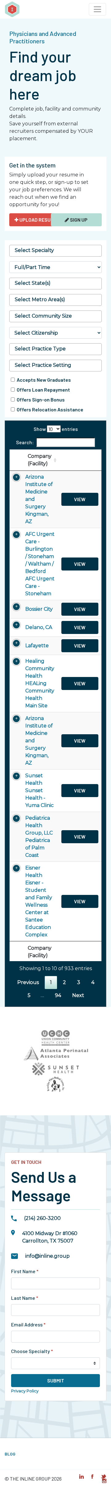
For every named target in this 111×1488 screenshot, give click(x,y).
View (79, 499)
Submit (55, 1380)
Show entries (56, 429)
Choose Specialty (32, 1351)
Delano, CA (38, 627)
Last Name (24, 1298)
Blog (10, 1453)
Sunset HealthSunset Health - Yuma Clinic (39, 790)
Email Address (28, 1324)
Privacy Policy (25, 1391)
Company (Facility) (39, 459)
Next (78, 995)
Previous (28, 982)
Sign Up (78, 220)
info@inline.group (47, 1256)
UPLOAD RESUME (37, 220)
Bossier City (39, 609)
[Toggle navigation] (97, 9)
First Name (25, 1271)
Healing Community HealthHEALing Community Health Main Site (39, 683)
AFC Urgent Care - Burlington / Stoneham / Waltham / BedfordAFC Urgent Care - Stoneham (40, 564)
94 (58, 995)
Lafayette (37, 646)
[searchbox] (55, 250)
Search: (25, 442)
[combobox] (55, 251)
